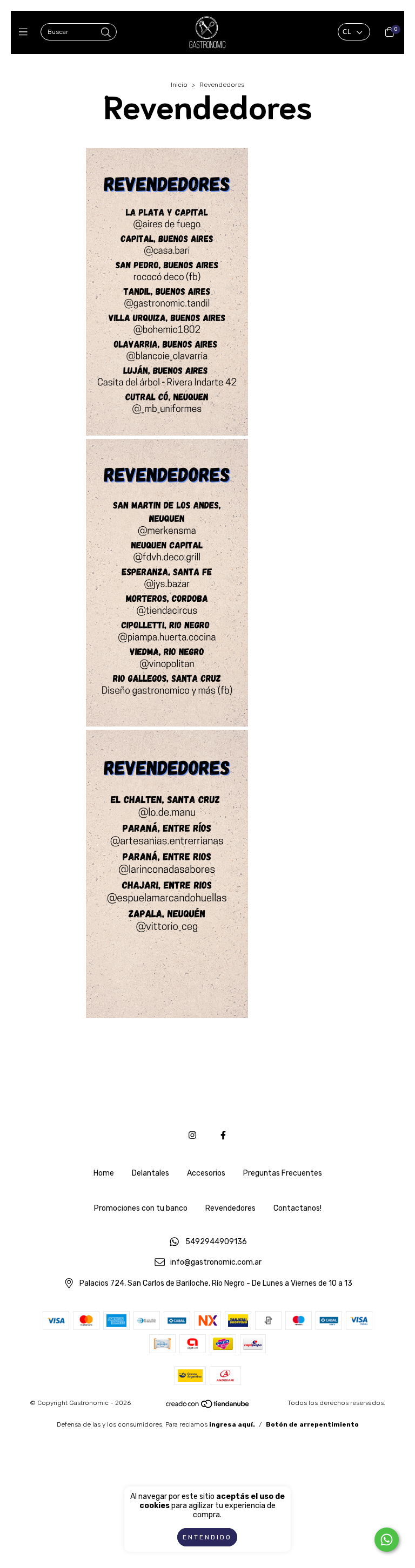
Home (103, 1173)
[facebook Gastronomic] (223, 1135)
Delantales (150, 1173)
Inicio (179, 85)
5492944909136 (216, 1241)
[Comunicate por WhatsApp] (386, 1540)
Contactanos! (297, 1208)
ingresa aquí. (232, 1424)
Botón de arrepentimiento (312, 1424)
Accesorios (206, 1173)
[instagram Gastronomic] (192, 1135)
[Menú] (26, 32)
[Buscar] (106, 32)
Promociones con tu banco (141, 1208)
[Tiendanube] (208, 1406)
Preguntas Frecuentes (282, 1173)
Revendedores (230, 1208)
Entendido (207, 1537)
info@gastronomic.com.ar (216, 1262)
